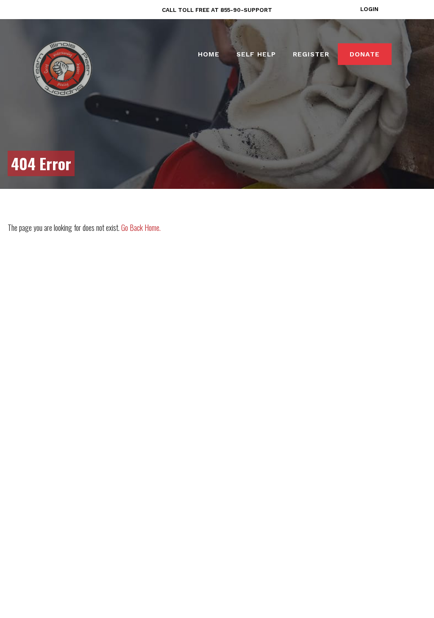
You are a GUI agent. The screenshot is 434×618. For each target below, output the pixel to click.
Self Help (256, 54)
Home (209, 54)
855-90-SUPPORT (246, 9)
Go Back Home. (141, 227)
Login (369, 9)
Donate (365, 54)
